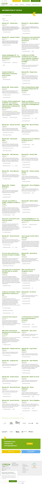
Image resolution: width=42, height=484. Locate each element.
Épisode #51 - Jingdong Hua (10, 360)
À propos (11, 4)
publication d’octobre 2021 (9, 337)
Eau (32, 118)
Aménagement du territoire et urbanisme (8, 310)
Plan (34, 44)
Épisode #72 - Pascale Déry (10, 23)
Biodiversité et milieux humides (6, 79)
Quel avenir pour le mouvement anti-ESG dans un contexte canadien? (11, 271)
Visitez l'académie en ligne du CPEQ (31, 451)
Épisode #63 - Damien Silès (29, 154)
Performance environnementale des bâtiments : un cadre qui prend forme (31, 39)
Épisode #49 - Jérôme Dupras (10, 376)
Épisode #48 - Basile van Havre (30, 376)
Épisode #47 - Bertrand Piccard (11, 387)
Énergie (33, 51)
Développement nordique (35, 337)
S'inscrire (30, 443)
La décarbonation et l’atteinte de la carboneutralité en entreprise (30, 318)
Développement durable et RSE (26, 68)
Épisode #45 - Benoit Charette (10, 400)
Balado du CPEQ (4, 24)
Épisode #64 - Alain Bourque (10, 154)
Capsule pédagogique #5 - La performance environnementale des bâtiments (11, 56)
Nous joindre (28, 4)
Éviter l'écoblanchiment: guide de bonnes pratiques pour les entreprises (30, 88)
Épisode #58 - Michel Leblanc (30, 201)
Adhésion (16, 4)
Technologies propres (34, 410)
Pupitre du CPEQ (24, 63)
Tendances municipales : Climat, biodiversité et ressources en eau (11, 293)
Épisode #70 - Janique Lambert (11, 37)
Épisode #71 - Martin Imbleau (30, 23)
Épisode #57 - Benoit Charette (10, 236)
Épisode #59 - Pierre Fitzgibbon (31, 185)
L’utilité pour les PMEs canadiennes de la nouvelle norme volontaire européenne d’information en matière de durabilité (30, 58)
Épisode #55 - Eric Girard (29, 292)
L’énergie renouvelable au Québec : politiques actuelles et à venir (11, 202)
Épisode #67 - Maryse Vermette (11, 124)
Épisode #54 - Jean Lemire (29, 330)
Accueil (4, 15)
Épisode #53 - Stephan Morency (11, 348)
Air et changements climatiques (26, 51)
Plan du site (24, 472)
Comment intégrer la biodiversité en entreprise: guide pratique (9, 73)
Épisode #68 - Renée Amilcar (10, 87)
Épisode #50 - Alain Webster (30, 360)
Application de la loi (15, 62)
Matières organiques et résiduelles (7, 150)
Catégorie (3, 18)
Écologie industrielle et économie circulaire (8, 132)
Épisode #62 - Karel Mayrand (10, 171)
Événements (22, 4)
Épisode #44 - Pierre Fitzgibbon (31, 400)
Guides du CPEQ (4, 76)
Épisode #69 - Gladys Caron (29, 72)
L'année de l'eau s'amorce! (9, 317)
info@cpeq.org (16, 465)
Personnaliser (6, 481)
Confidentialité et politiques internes (25, 465)
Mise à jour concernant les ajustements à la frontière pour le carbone (11, 332)
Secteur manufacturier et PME (13, 117)
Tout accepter (13, 481)
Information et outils (35, 4)
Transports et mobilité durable (26, 33)
